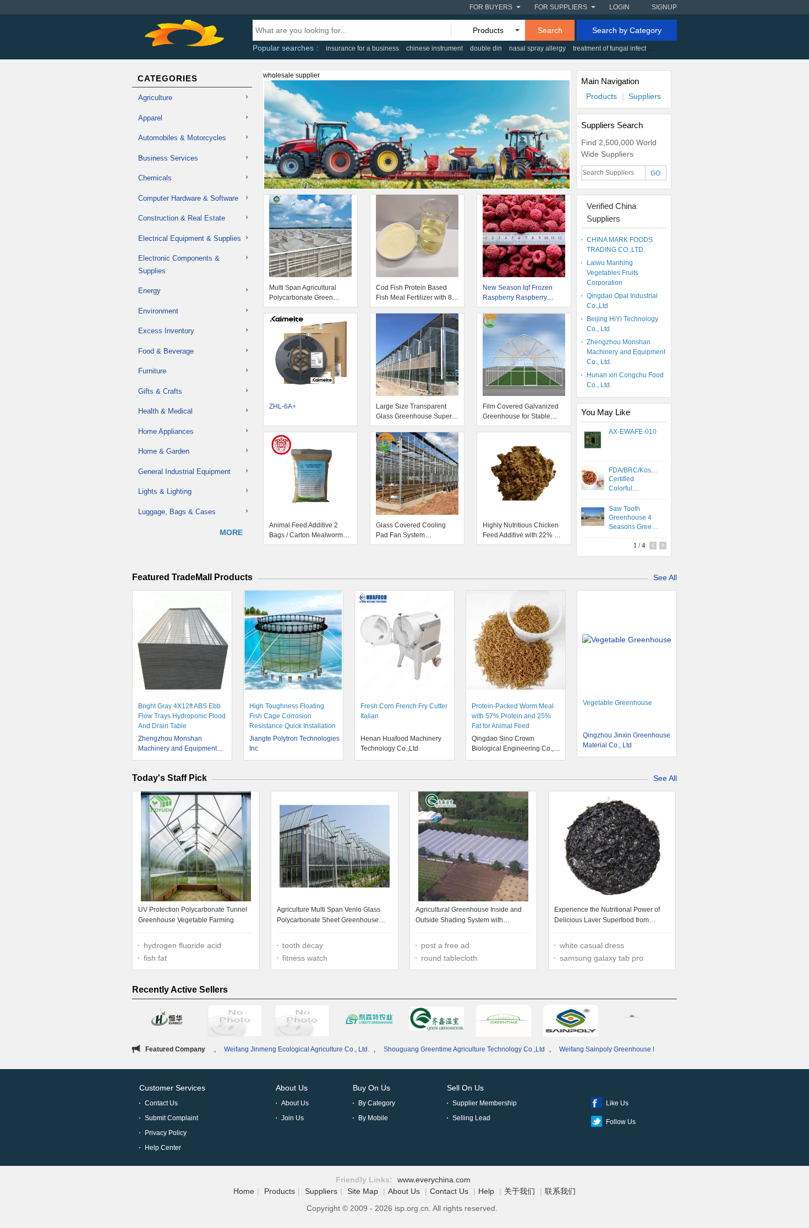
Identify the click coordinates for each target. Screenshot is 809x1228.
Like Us (617, 1103)
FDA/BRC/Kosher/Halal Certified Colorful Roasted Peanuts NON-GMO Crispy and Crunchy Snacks (633, 479)
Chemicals (155, 178)
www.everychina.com (434, 1179)
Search (550, 30)
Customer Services (172, 1087)
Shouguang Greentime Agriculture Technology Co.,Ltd (410, 1049)
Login (619, 7)
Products (601, 96)
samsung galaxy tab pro (601, 958)
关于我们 (519, 1191)
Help (486, 1191)
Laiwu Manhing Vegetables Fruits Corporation (612, 273)
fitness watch (304, 958)
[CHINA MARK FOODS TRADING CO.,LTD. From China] (637, 1021)
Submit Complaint (171, 1118)
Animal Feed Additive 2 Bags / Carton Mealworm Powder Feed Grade (306, 535)
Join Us (292, 1118)
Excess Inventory (166, 331)
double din (486, 48)
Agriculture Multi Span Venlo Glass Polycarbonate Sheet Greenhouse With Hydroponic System (328, 916)
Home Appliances (166, 431)
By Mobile (373, 1118)
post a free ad (445, 945)
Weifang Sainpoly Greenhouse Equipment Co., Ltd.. (582, 1049)
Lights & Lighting (165, 491)
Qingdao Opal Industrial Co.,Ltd (622, 301)
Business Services (168, 158)
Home (243, 1191)
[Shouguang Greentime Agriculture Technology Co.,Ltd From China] (503, 1022)
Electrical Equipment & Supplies (189, 238)
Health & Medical (165, 411)
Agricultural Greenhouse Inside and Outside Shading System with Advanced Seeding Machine (469, 916)
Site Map (362, 1191)
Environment (158, 311)
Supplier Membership (484, 1103)
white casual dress (592, 945)
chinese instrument (434, 48)
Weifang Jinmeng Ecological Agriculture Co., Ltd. (242, 1049)
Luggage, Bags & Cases (177, 512)
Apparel (150, 118)
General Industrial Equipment (184, 471)
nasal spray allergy (537, 48)
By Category (376, 1103)
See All (665, 577)
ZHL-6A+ (282, 406)
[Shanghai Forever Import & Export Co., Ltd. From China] (167, 1021)
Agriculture (155, 97)
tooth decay (302, 945)
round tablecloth (449, 958)
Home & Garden (163, 451)
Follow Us (621, 1122)
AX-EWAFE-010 (633, 432)
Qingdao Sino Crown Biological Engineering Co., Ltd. (513, 748)
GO (655, 173)
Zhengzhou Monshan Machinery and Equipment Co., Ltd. (626, 352)
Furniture (152, 371)
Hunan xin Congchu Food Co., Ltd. (625, 380)
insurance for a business (362, 48)
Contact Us (161, 1103)
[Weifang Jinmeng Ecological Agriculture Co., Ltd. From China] (436, 1021)
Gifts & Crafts (160, 391)
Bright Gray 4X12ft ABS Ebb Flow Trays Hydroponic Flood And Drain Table (182, 716)
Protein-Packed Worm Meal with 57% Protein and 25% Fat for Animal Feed (513, 716)
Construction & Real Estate (181, 218)
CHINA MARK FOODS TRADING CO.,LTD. (620, 245)
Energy (149, 291)
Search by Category (627, 30)
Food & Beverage (166, 351)
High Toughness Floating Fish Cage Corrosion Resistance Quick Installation (292, 716)
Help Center (163, 1148)
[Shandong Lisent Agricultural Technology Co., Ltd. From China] (369, 1021)
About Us (292, 1087)
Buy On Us (371, 1087)
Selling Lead (471, 1118)
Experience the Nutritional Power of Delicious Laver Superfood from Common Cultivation (607, 916)
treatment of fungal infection (614, 48)
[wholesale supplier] (417, 140)
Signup (664, 7)
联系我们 (560, 1191)
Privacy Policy (166, 1133)
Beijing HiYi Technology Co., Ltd (622, 324)
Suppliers (644, 96)
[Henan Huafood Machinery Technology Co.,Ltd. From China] (235, 1022)
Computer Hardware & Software (188, 198)
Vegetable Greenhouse (617, 703)
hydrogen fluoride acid (182, 945)
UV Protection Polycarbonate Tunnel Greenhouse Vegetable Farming (192, 915)
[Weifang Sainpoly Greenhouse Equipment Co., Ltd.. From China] (570, 1022)
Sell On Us (465, 1087)
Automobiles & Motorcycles (182, 138)
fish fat (155, 958)
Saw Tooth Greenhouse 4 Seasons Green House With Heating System (632, 517)
